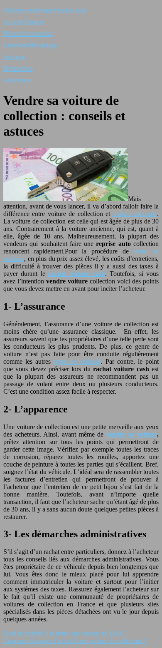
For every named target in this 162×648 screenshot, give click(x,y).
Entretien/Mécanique (30, 45)
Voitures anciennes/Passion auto (45, 10)
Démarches (18, 68)
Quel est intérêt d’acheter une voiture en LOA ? (65, 633)
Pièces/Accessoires (28, 33)
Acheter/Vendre (23, 21)
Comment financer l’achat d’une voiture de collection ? (75, 640)
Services (14, 56)
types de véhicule (77, 361)
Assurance (17, 80)
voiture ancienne (135, 213)
